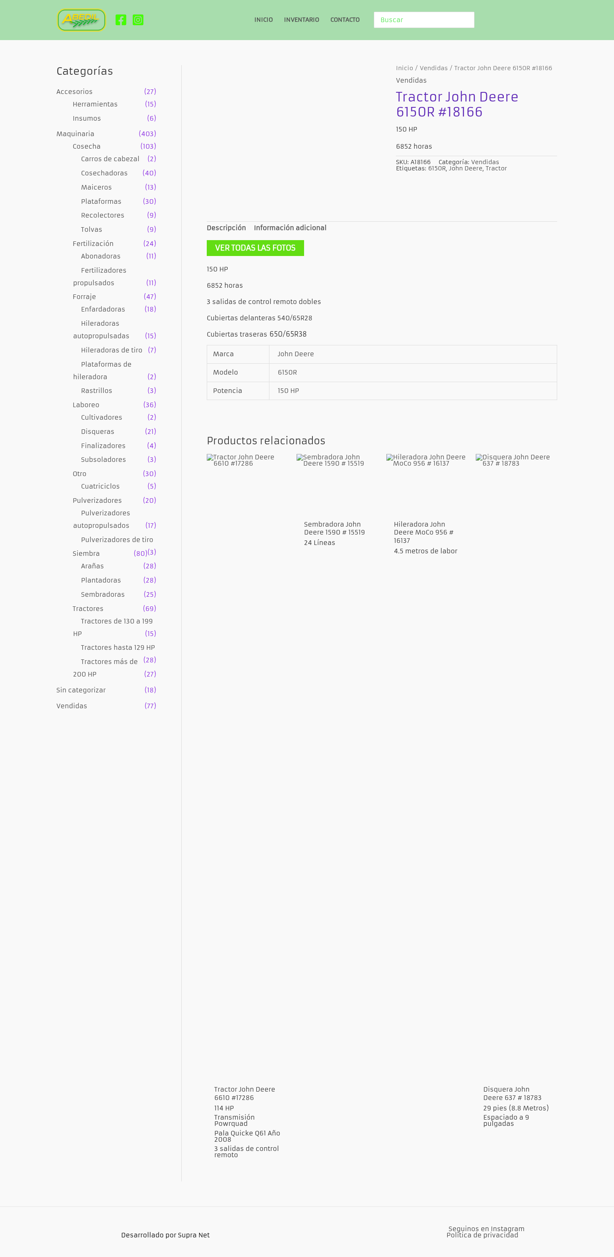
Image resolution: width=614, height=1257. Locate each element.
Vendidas (71, 706)
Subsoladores (103, 460)
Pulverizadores (97, 500)
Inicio (404, 68)
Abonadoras (101, 256)
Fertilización (93, 244)
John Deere (465, 168)
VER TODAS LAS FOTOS (255, 248)
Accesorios (74, 92)
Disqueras (97, 432)
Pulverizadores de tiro (117, 540)
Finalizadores (103, 446)
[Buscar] (469, 20)
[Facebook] (121, 20)
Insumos (87, 118)
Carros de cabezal (110, 159)
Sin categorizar (81, 690)
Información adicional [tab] (290, 228)
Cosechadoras (104, 173)
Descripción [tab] (226, 228)
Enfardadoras (103, 309)
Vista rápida (247, 1071)
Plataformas (101, 201)
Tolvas (91, 229)
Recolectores (102, 215)
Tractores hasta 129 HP (118, 647)
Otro (79, 474)
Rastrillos (96, 391)
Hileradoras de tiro (111, 350)
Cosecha (87, 146)
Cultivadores (101, 417)
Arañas (92, 566)
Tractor (496, 168)
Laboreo (86, 405)
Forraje (84, 297)
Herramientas (95, 104)
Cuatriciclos (100, 486)
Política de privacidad (482, 1235)
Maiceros (96, 187)
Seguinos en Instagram (487, 1229)
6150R (437, 168)
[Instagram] (138, 20)
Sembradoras (103, 594)
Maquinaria (75, 134)
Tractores (88, 609)
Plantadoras (101, 580)
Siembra (86, 554)
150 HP (288, 391)
